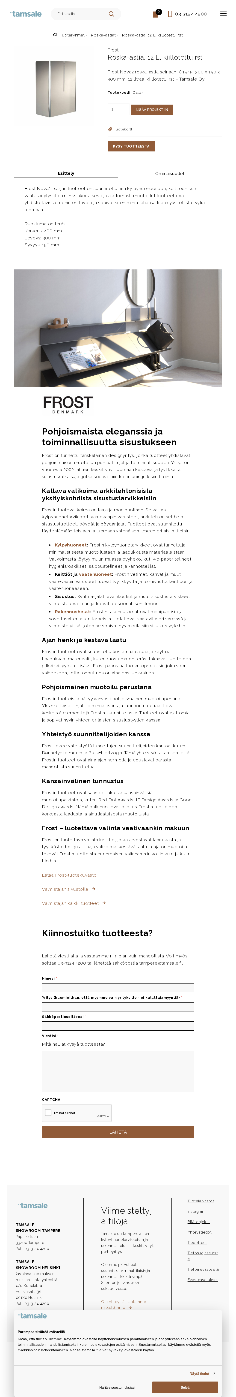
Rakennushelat (72, 611)
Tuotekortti (123, 129)
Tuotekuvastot (201, 1201)
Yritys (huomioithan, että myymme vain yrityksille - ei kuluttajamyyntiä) (112, 998)
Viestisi (50, 1036)
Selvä (185, 1387)
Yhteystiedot (200, 1232)
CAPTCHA (51, 1100)
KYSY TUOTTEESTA (131, 146)
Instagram (197, 1211)
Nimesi (49, 978)
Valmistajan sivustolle (66, 889)
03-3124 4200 (191, 14)
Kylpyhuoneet (71, 544)
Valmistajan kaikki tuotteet (71, 903)
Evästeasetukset (203, 1280)
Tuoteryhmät (72, 35)
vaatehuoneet (95, 574)
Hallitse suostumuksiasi (117, 1387)
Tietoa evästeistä (203, 1269)
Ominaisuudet (169, 173)
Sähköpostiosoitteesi (64, 1017)
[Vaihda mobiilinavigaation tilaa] (223, 14)
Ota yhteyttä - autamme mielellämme (123, 1305)
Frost (113, 49)
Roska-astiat (103, 35)
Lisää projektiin (152, 110)
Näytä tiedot (199, 1374)
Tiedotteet (197, 1242)
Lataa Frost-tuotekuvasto (69, 875)
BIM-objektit (199, 1222)
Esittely (66, 173)
